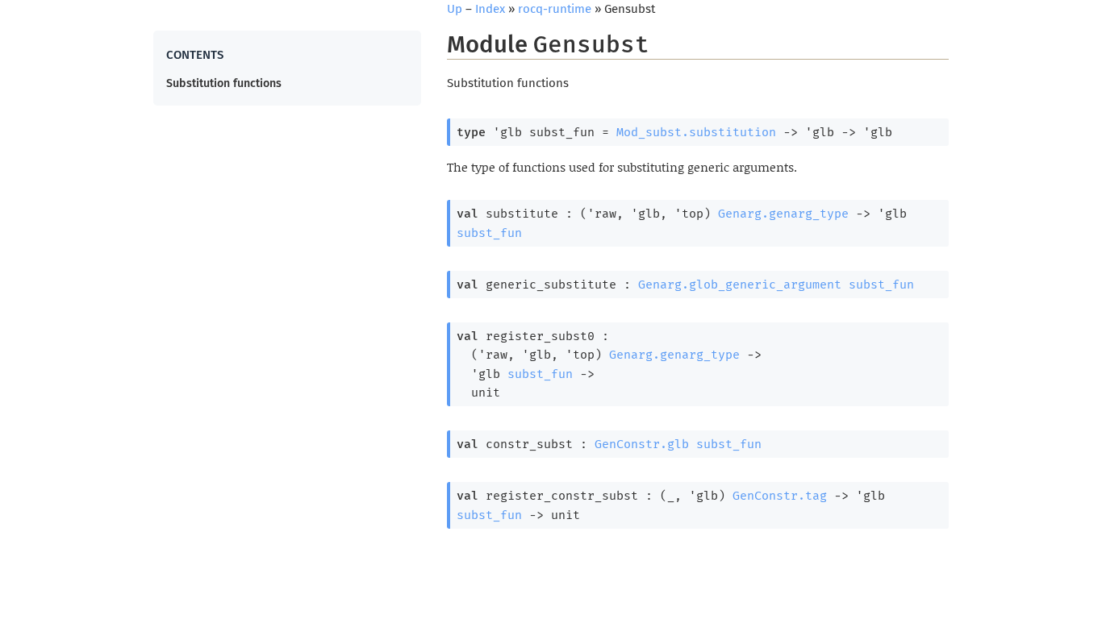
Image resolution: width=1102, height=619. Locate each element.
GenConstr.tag (780, 495)
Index (490, 9)
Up (454, 9)
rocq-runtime (554, 9)
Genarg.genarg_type (783, 213)
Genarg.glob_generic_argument (739, 284)
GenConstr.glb (642, 444)
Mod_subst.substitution (696, 132)
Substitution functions (224, 83)
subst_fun (489, 233)
